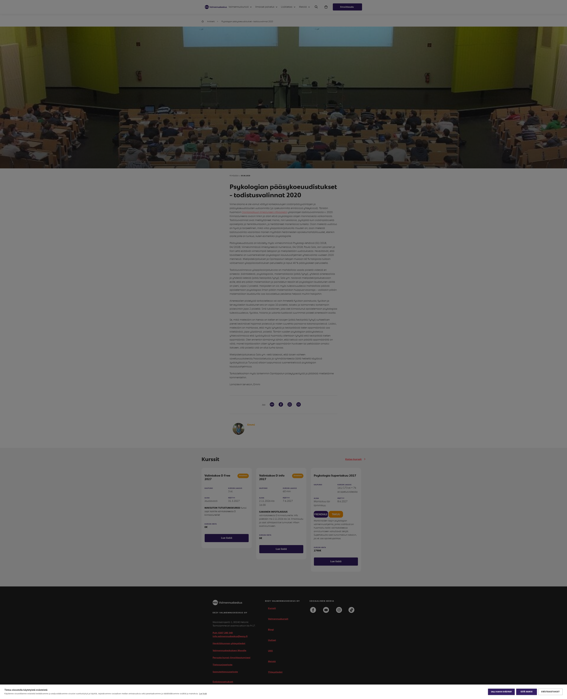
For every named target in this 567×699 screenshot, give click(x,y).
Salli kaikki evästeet (501, 692)
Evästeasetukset (550, 692)
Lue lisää (203, 694)
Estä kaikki (526, 692)
